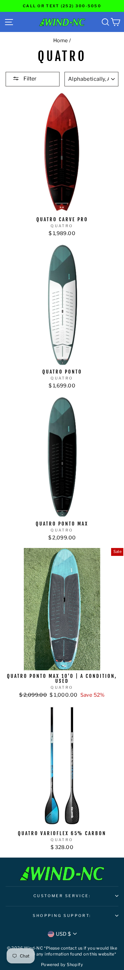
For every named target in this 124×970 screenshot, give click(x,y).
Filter (29, 79)
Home (60, 40)
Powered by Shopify (62, 964)
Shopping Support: (62, 915)
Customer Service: (62, 896)
